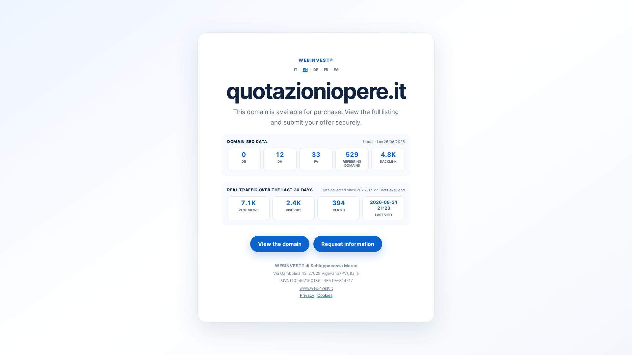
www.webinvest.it (316, 288)
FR (326, 69)
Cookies (324, 295)
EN (305, 69)
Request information (347, 244)
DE (315, 69)
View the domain (280, 244)
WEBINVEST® (316, 60)
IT (295, 69)
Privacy (307, 295)
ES (336, 69)
